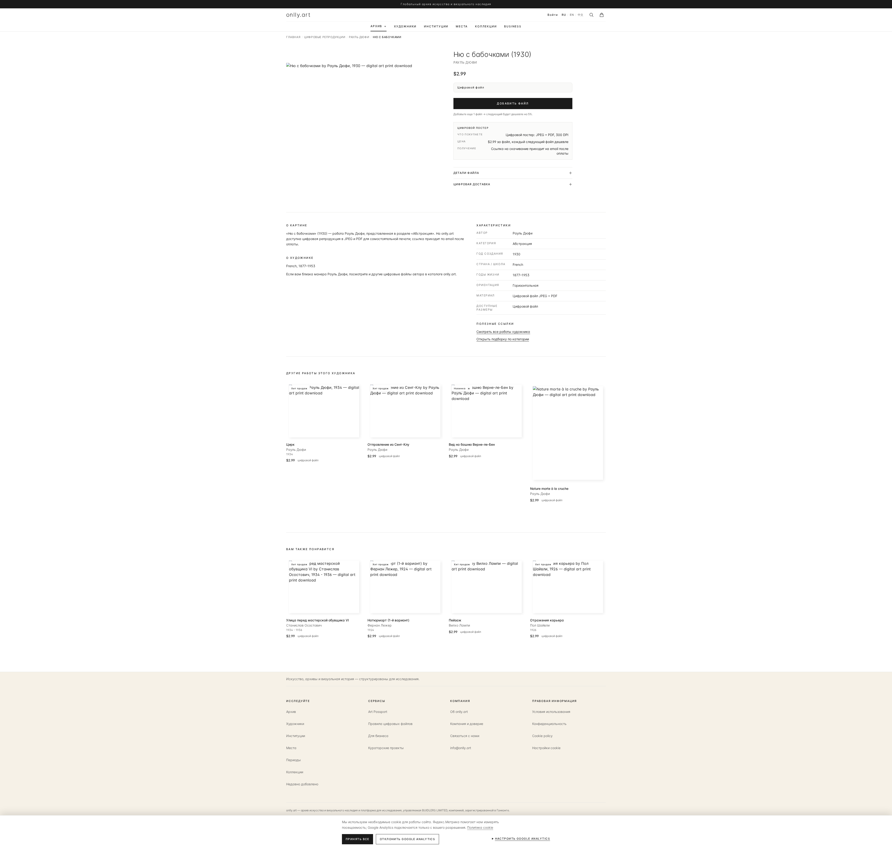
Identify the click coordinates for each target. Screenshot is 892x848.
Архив (291, 712)
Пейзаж (455, 620)
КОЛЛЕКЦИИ (486, 26)
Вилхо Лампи (459, 625)
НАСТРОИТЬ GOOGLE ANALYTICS (522, 838)
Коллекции (294, 772)
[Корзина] (601, 15)
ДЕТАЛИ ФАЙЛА (466, 173)
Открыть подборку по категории (502, 339)
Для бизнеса (378, 736)
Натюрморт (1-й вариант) (388, 620)
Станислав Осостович (304, 625)
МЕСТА (462, 26)
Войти (553, 14)
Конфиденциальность (549, 724)
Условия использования (551, 712)
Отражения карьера (547, 620)
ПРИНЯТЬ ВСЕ (357, 839)
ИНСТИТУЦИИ (436, 26)
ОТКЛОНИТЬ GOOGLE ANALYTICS (407, 839)
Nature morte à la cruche (549, 489)
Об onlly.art (459, 712)
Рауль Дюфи (465, 62)
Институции (295, 736)
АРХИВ (379, 26)
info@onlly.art (460, 748)
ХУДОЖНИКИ (405, 26)
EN (572, 14)
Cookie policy (542, 736)
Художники (295, 724)
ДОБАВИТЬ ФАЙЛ (513, 103)
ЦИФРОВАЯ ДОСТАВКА (471, 184)
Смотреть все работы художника (503, 332)
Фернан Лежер (379, 625)
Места (291, 748)
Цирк (290, 444)
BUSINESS (512, 26)
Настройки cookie (546, 748)
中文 (581, 14)
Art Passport (377, 712)
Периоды (293, 760)
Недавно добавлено (302, 784)
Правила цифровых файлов (390, 724)
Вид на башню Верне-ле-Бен (472, 444)
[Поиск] (591, 15)
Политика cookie (480, 827)
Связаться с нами (464, 736)
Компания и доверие (466, 724)
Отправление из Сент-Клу (388, 444)
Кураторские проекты (386, 748)
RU (564, 14)
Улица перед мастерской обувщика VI (317, 620)
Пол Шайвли (540, 625)
